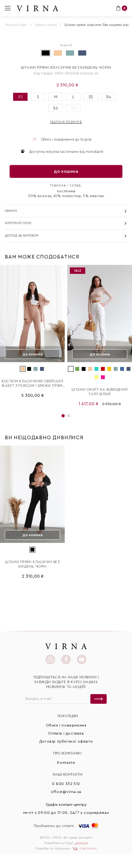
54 (108, 97)
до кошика (66, 171)
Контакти (66, 762)
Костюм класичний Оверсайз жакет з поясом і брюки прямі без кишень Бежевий (32, 383)
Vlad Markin (87, 848)
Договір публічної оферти (66, 741)
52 (91, 97)
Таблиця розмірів (66, 122)
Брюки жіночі (46, 25)
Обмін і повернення (66, 725)
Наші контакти (67, 774)
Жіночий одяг (16, 25)
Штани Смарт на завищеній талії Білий (99, 392)
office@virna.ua (66, 792)
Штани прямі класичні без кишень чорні (32, 564)
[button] (63, 415)
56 (55, 108)
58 (73, 108)
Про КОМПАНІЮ (67, 753)
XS (20, 97)
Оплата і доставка (66, 733)
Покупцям (67, 716)
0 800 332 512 (66, 784)
